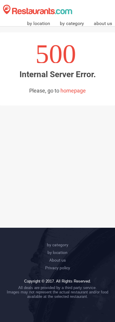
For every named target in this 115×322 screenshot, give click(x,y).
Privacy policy (57, 267)
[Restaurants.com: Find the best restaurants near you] (37, 9)
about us (103, 23)
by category (72, 23)
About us (57, 260)
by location (38, 23)
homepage (73, 90)
